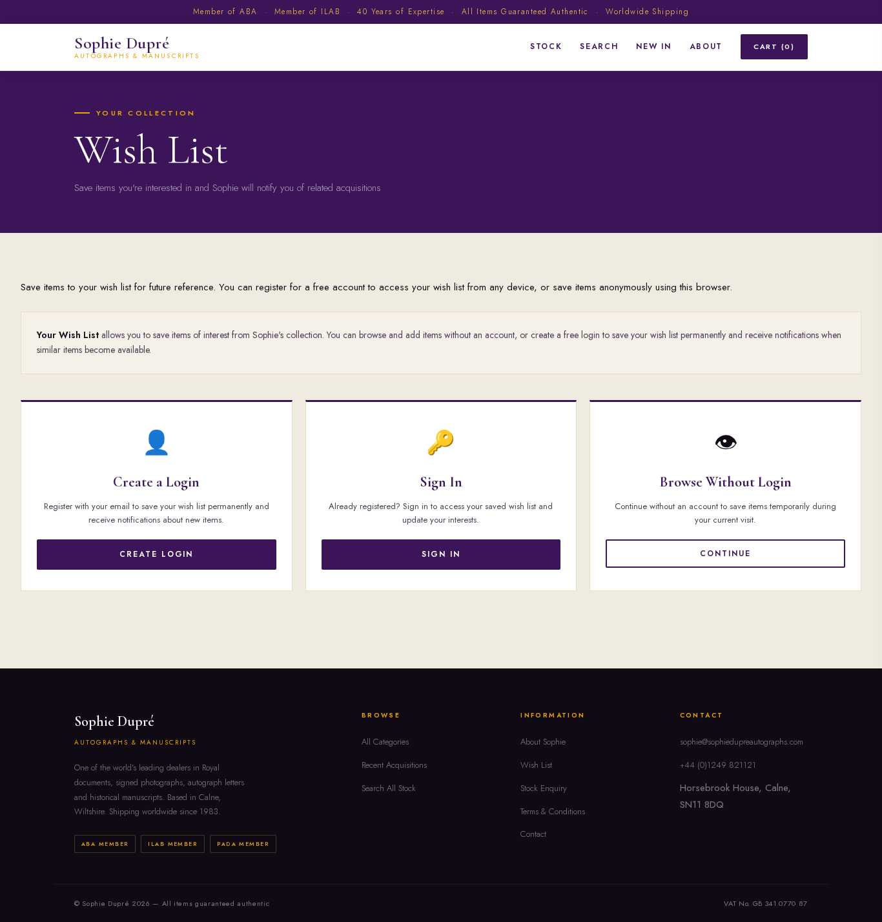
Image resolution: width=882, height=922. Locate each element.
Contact (533, 834)
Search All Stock (389, 788)
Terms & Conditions (552, 811)
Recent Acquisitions (394, 765)
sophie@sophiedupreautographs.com (741, 742)
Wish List (536, 765)
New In (653, 46)
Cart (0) (774, 46)
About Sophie (543, 742)
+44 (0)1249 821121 (718, 765)
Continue (725, 553)
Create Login (156, 554)
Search (599, 46)
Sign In (441, 554)
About (706, 46)
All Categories (385, 742)
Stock (546, 46)
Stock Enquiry (543, 788)
